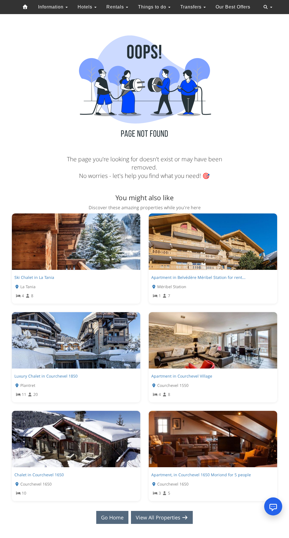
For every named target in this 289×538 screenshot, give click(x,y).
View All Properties (159, 517)
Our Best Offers (233, 7)
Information (51, 7)
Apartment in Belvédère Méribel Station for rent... (198, 277)
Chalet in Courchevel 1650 (39, 474)
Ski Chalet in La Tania (34, 277)
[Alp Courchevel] (25, 7)
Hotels (86, 7)
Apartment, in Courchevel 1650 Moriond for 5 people (201, 474)
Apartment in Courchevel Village (181, 376)
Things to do (153, 7)
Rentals (115, 7)
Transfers (191, 7)
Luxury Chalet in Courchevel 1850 (46, 376)
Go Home (112, 517)
